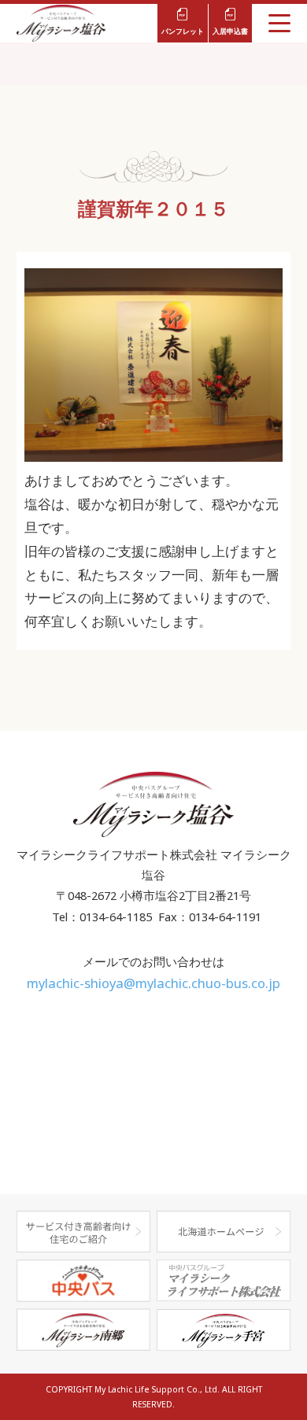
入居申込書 (230, 31)
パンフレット (182, 31)
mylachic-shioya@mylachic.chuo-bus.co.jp (153, 983)
